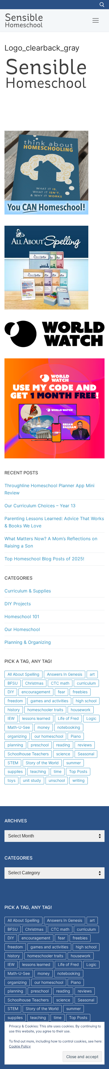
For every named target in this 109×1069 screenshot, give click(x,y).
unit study (32, 780)
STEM (13, 762)
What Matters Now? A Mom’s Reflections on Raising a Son (50, 542)
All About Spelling (23, 674)
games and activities (49, 700)
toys (11, 780)
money (43, 727)
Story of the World (42, 762)
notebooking (68, 727)
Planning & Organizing (27, 642)
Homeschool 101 (21, 616)
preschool (40, 744)
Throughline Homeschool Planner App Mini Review (49, 489)
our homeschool (48, 736)
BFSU (13, 683)
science (63, 753)
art (92, 674)
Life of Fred (68, 718)
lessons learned (36, 718)
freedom (15, 700)
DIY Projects (17, 603)
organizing (17, 736)
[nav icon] (96, 20)
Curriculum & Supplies (27, 591)
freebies (80, 691)
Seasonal (86, 753)
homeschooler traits (45, 709)
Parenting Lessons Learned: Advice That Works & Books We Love (54, 522)
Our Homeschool (22, 629)
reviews (85, 744)
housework (81, 709)
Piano (76, 736)
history (14, 709)
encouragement (36, 691)
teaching (38, 771)
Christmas (34, 683)
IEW (11, 718)
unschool (57, 780)
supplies (15, 771)
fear (61, 691)
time (57, 771)
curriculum (86, 683)
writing (78, 780)
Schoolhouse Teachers (28, 753)
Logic (91, 718)
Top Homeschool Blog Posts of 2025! (44, 558)
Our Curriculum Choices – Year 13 (39, 505)
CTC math (60, 683)
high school (86, 700)
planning (15, 744)
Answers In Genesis (64, 674)
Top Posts (78, 771)
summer (73, 762)
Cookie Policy (20, 1046)
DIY (11, 691)
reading (63, 744)
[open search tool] (102, 4)
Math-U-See (19, 727)
